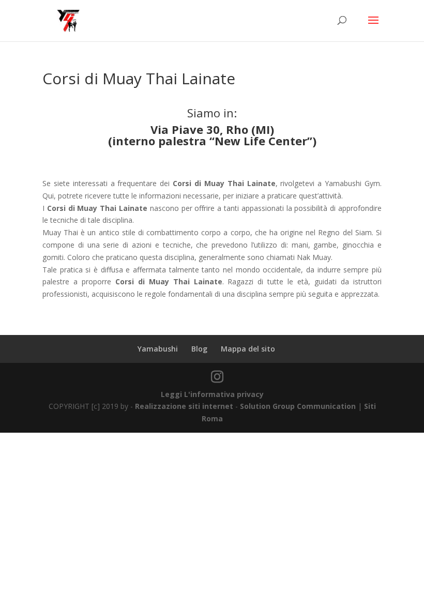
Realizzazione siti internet (184, 406)
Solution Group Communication (298, 406)
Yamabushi (158, 349)
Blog (199, 349)
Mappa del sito (248, 349)
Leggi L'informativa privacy (212, 394)
